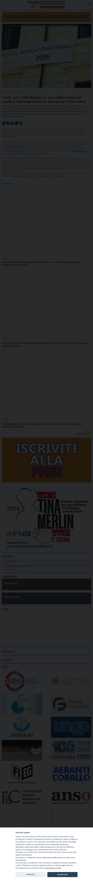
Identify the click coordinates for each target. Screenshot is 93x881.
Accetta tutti (62, 874)
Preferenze (30, 874)
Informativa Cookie (53, 868)
